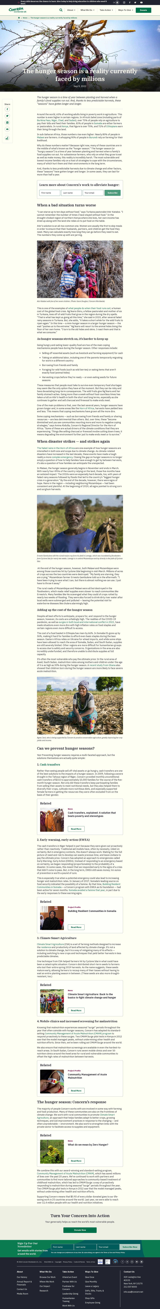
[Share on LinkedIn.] (7, 123)
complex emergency (62, 457)
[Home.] (19, 18)
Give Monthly (91, 1281)
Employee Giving (92, 1302)
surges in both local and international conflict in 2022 (86, 622)
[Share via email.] (7, 129)
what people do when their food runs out (89, 308)
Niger (54, 120)
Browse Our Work (48, 1277)
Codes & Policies (79, 1262)
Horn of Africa (87, 408)
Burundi (93, 137)
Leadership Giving (70, 1293)
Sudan (72, 120)
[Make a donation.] (7, 136)
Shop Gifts (89, 1298)
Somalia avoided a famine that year (87, 890)
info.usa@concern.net (133, 1292)
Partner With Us (69, 1281)
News (25, 18)
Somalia (98, 123)
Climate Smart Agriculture (50, 944)
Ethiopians (111, 126)
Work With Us (48, 1262)
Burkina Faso (43, 120)
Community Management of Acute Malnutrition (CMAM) (65, 1173)
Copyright (58, 1262)
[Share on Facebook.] (7, 109)
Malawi (40, 137)
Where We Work (47, 1281)
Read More (76, 829)
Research (44, 1290)
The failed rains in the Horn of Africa (56, 448)
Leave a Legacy (92, 1286)
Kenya (65, 126)
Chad (61, 120)
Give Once (89, 1277)
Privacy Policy (67, 1262)
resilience (46, 947)
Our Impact (45, 1286)
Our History (22, 1277)
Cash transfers (50, 764)
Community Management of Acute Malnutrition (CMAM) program (78, 1033)
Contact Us (22, 1289)
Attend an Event (69, 1277)
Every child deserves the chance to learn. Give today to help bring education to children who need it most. (64, 2)
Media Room (22, 1293)
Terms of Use (90, 1262)
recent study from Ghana (103, 665)
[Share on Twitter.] (7, 116)
